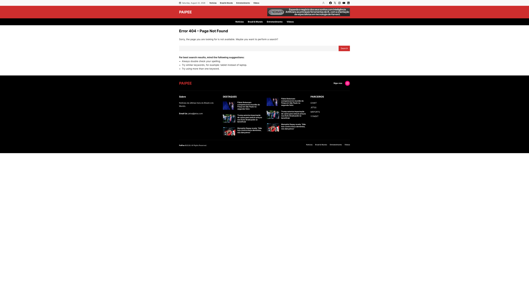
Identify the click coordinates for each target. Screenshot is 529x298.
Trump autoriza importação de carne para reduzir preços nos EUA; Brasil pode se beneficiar (249, 118)
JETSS (313, 107)
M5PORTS (315, 112)
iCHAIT (314, 103)
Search (344, 48)
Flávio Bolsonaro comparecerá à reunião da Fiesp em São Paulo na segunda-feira (248, 105)
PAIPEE (185, 12)
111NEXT (315, 116)
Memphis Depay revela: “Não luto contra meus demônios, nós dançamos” (249, 130)
